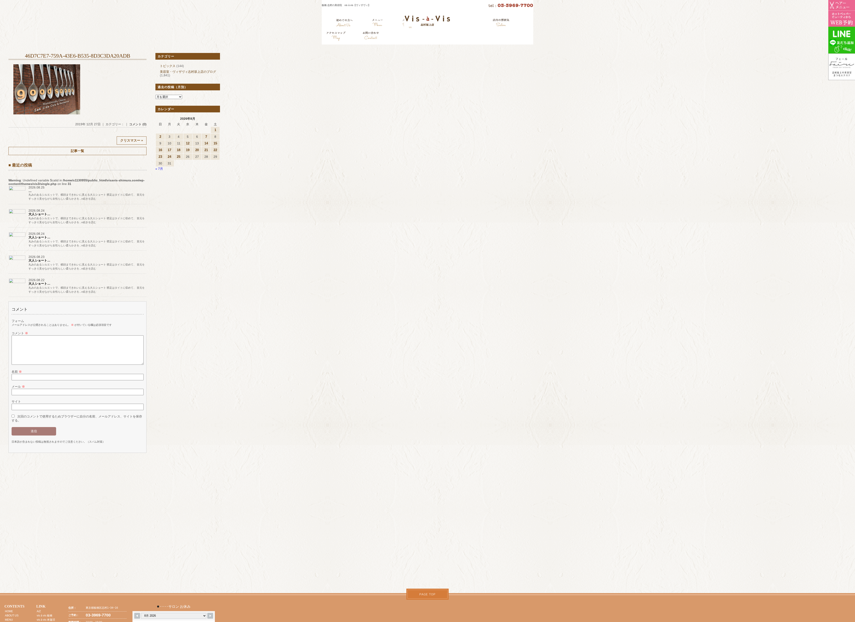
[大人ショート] (17, 213)
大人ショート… (39, 214)
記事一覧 (77, 151)
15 (215, 143)
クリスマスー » (131, 140)
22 (215, 150)
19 (187, 150)
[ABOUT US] (344, 23)
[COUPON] (336, 36)
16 (160, 150)
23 (160, 156)
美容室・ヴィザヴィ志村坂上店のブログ (188, 71)
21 (206, 150)
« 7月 (159, 168)
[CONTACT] (371, 36)
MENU (9, 619)
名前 (17, 371)
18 (178, 150)
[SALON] (501, 23)
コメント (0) (138, 124)
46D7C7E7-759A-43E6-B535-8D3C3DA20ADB (77, 56)
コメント (20, 333)
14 (206, 143)
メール (18, 386)
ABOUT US (11, 615)
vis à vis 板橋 (44, 615)
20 (197, 150)
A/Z (39, 611)
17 (169, 150)
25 (178, 156)
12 (187, 143)
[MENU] (377, 23)
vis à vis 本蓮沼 (46, 619)
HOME (9, 611)
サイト (16, 401)
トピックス (167, 66)
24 (169, 156)
